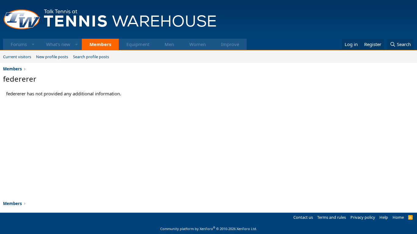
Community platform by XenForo (208, 228)
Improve (230, 44)
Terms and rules (331, 217)
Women (197, 44)
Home (398, 217)
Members (100, 44)
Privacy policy (362, 217)
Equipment (137, 44)
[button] (33, 44)
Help (383, 217)
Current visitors (17, 56)
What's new (58, 44)
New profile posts (52, 56)
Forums (19, 44)
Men (169, 44)
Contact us (303, 217)
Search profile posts (91, 56)
